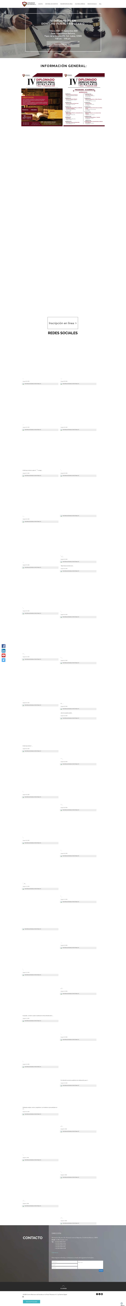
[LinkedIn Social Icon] (3, 651)
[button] (51, 4)
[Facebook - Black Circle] (97, 1295)
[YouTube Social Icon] (3, 655)
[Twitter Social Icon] (3, 660)
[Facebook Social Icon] (3, 646)
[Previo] (8, 31)
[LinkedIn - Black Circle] (99, 1295)
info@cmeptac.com (62, 1241)
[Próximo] (118, 31)
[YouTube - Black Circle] (102, 1295)
